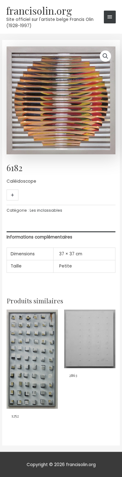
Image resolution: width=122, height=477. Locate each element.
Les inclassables (46, 210)
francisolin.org (39, 10)
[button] (105, 56)
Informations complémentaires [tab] (39, 237)
